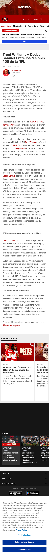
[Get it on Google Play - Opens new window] (33, 494)
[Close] (46, 31)
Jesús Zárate (16, 70)
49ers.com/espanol (11, 325)
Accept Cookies (24, 549)
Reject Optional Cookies (24, 542)
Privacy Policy (21, 530)
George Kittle (20, 148)
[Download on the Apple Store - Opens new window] (15, 493)
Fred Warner (30, 142)
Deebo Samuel (9, 176)
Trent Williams (9, 240)
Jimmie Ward (9, 125)
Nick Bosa (17, 145)
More (24, 42)
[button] (11, 450)
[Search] (41, 19)
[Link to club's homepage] (5, 18)
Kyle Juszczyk (36, 121)
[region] (24, 525)
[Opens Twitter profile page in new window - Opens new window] (13, 75)
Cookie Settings (24, 535)
